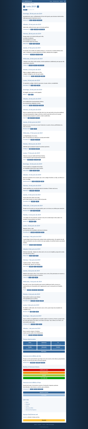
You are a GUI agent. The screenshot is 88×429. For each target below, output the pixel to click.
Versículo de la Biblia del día (32, 356)
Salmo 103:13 (26, 170)
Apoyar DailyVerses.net (30, 414)
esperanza (43, 362)
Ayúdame (25, 417)
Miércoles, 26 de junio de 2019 (33, 59)
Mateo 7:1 (25, 94)
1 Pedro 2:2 (25, 65)
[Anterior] (24, 7)
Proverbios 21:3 (26, 300)
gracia (31, 20)
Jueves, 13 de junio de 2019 (31, 195)
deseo (35, 389)
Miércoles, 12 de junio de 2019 (33, 206)
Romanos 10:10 (26, 210)
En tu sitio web (44, 378)
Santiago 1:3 (25, 148)
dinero (33, 76)
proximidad (37, 190)
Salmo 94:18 (25, 266)
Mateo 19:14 (26, 255)
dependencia (39, 266)
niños (37, 255)
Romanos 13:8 (26, 311)
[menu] (65, 2)
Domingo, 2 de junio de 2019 (32, 316)
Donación (44, 420)
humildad (32, 232)
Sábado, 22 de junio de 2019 (32, 99)
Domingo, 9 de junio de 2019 (32, 236)
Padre (38, 170)
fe (31, 210)
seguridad (35, 335)
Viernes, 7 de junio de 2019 (31, 260)
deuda (37, 311)
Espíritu (31, 244)
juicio (32, 94)
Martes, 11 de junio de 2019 (32, 215)
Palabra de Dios (41, 65)
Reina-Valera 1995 (31, 9)
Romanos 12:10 (26, 128)
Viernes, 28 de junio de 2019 (32, 34)
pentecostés (39, 244)
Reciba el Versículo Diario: (31, 367)
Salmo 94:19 (25, 105)
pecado (31, 389)
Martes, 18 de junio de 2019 (32, 144)
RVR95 (25, 9)
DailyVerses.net (25, 3)
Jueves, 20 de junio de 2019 (31, 122)
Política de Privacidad (50, 424)
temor (42, 232)
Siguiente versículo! (44, 392)
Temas (51, 1)
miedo (34, 170)
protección (40, 335)
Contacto (43, 424)
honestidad (38, 139)
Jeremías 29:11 (26, 362)
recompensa (38, 232)
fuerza (40, 324)
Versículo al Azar (56, 1)
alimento (35, 65)
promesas (37, 54)
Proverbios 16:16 (26, 76)
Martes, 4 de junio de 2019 (31, 294)
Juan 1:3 (25, 159)
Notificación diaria (44, 370)
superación (32, 54)
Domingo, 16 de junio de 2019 (32, 164)
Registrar (61, 1)
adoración (37, 43)
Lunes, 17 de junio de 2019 (31, 153)
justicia (37, 300)
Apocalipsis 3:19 (26, 85)
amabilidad (32, 190)
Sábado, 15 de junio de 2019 (32, 175)
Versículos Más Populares (31, 409)
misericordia (39, 20)
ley (29, 94)
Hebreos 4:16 (26, 20)
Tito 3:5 (24, 289)
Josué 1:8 (25, 117)
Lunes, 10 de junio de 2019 (31, 226)
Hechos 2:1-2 (26, 244)
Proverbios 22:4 (26, 232)
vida (34, 43)
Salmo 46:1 (25, 335)
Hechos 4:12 (25, 221)
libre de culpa (42, 29)
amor (32, 29)
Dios (33, 277)
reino (31, 255)
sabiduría (43, 76)
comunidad (36, 29)
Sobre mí (35, 424)
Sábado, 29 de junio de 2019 (32, 24)
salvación (30, 65)
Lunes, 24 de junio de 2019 (31, 80)
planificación (33, 362)
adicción (37, 148)
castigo (38, 85)
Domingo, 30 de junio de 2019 (32, 14)
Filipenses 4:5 (26, 190)
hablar (34, 210)
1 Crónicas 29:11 (26, 324)
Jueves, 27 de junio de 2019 (31, 48)
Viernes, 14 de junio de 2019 (32, 186)
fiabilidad (32, 139)
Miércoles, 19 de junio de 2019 (33, 133)
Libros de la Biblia (29, 408)
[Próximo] (38, 7)
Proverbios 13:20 (26, 201)
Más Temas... (44, 351)
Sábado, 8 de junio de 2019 (31, 249)
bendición (38, 362)
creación (36, 159)
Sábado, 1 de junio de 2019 (31, 328)
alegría (31, 105)
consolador (41, 105)
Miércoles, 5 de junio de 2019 (32, 282)
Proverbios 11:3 (26, 139)
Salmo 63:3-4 (26, 43)
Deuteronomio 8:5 (27, 181)
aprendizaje (38, 181)
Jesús (35, 221)
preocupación (35, 105)
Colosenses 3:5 (26, 389)
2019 (33, 3)
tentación (33, 148)
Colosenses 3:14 (26, 29)
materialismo (37, 76)
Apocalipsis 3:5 (26, 54)
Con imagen (44, 395)
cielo (41, 54)
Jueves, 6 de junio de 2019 (31, 271)
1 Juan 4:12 (25, 277)
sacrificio (41, 300)
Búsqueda (28, 404)
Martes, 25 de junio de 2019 (32, 69)
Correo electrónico (44, 372)
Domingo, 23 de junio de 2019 (32, 90)
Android (44, 375)
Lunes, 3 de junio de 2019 (31, 305)
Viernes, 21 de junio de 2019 (32, 110)
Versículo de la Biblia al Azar (32, 382)
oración (34, 20)
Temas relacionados (29, 339)
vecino (35, 128)
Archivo (30, 3)
